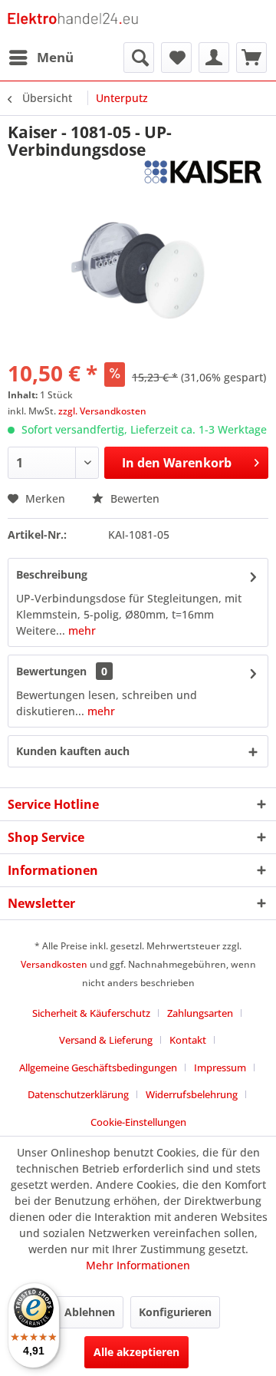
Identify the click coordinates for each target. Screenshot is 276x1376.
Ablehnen (89, 1312)
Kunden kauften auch (73, 751)
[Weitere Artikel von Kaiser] (203, 172)
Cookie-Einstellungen (138, 1122)
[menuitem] (40, 57)
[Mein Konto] (214, 57)
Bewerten (133, 498)
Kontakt (187, 1040)
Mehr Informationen (138, 1265)
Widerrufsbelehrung (192, 1094)
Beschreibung (51, 574)
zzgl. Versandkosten (102, 410)
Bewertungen (51, 671)
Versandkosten (54, 964)
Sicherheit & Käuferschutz (91, 1013)
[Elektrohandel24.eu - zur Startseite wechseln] (73, 21)
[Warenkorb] (251, 57)
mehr (80, 630)
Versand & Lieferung (106, 1040)
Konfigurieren (175, 1312)
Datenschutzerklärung (78, 1094)
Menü (55, 57)
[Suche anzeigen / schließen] (138, 57)
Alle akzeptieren (136, 1352)
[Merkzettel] (176, 57)
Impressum (220, 1067)
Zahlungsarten (200, 1013)
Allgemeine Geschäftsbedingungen (98, 1067)
